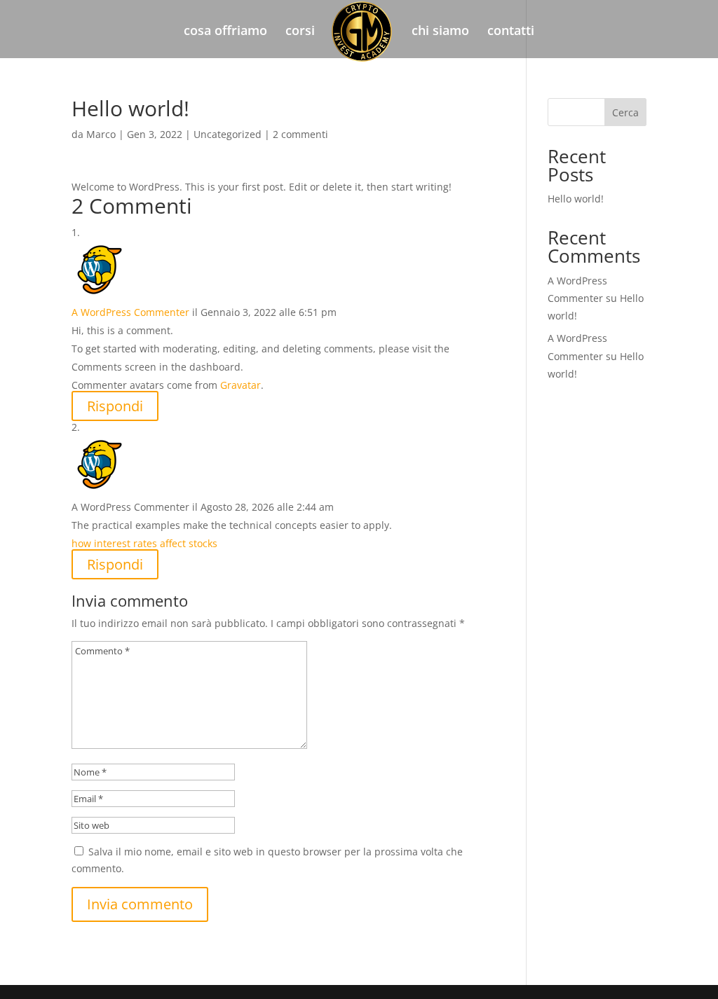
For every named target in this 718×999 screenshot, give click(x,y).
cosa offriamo (225, 32)
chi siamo (440, 32)
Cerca (625, 112)
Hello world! (576, 198)
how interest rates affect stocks (144, 543)
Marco (101, 134)
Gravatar (240, 385)
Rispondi (115, 406)
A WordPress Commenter (130, 312)
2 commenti (300, 134)
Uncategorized (228, 134)
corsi (300, 32)
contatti (510, 32)
